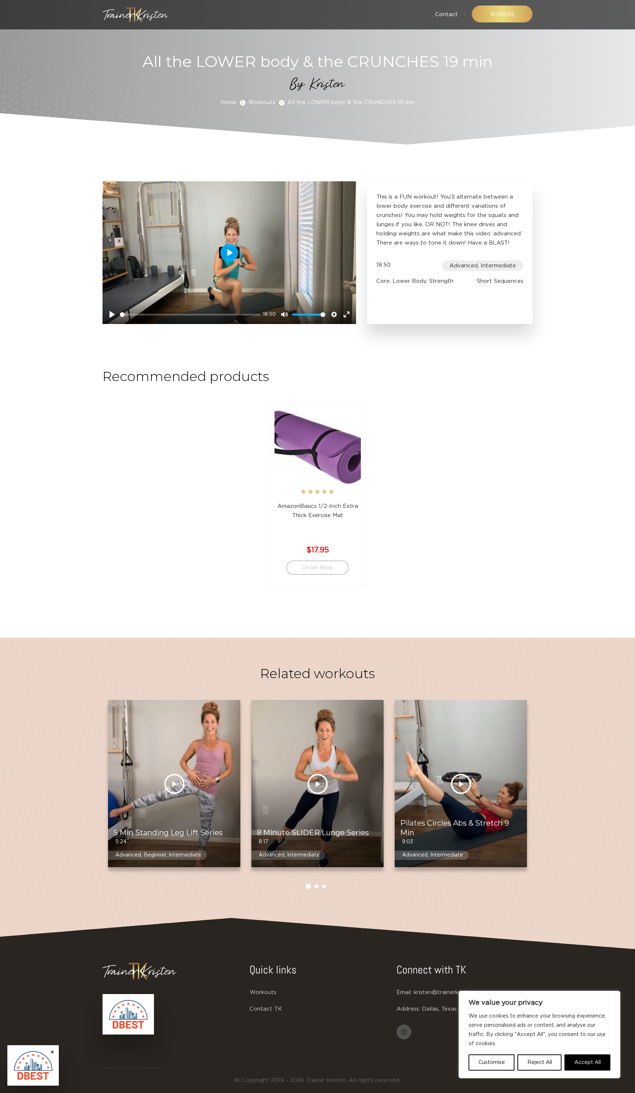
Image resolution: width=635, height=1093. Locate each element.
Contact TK (266, 1009)
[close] (52, 1051)
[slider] (190, 314)
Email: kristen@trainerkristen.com (441, 992)
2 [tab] (316, 886)
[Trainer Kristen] (135, 14)
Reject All (539, 1062)
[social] (404, 1032)
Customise (491, 1062)
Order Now (317, 567)
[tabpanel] (318, 498)
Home (228, 102)
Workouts (502, 14)
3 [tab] (324, 886)
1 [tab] (308, 886)
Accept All (587, 1062)
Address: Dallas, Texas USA (433, 1009)
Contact (446, 14)
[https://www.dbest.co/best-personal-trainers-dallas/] (128, 1014)
